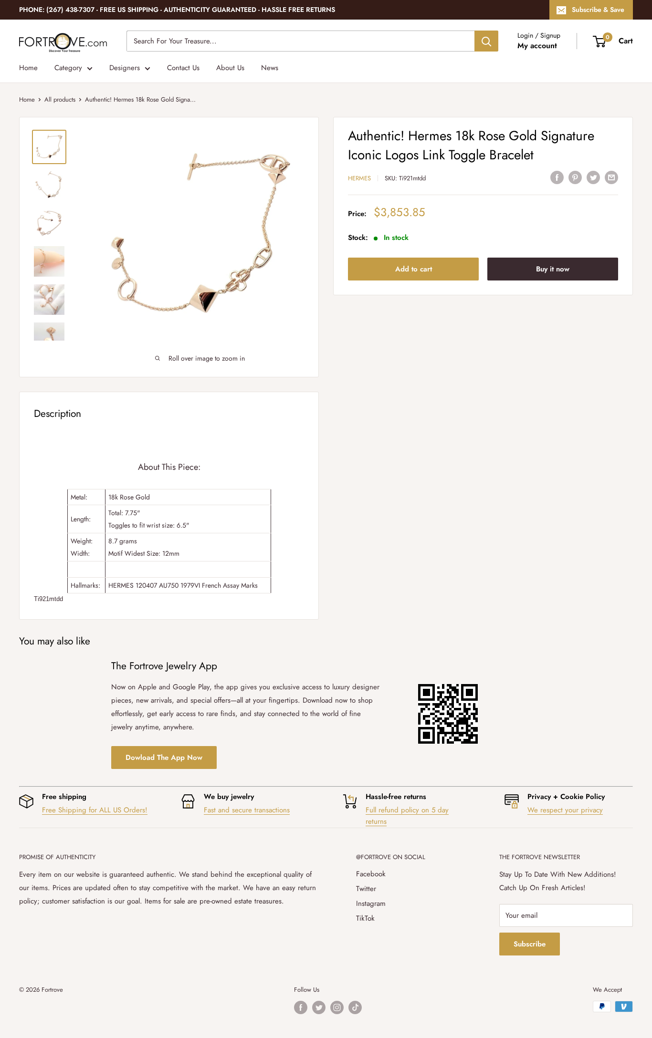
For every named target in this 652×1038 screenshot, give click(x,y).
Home (28, 67)
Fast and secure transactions (247, 810)
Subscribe (530, 944)
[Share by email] (611, 177)
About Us (230, 67)
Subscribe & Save (598, 9)
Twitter (366, 888)
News (269, 67)
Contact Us (183, 67)
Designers (124, 67)
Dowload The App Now (164, 757)
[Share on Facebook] (557, 177)
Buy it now (552, 269)
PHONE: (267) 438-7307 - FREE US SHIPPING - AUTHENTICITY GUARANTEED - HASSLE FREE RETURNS (177, 9)
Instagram (371, 903)
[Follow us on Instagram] (337, 1007)
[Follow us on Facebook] (300, 1007)
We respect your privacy (565, 810)
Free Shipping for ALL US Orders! (94, 810)
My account (537, 45)
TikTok (365, 918)
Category (68, 67)
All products (59, 99)
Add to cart (413, 269)
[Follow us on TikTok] (355, 1007)
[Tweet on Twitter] (593, 177)
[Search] (486, 41)
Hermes (359, 178)
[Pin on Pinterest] (575, 177)
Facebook (371, 874)
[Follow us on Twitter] (319, 1007)
